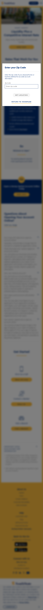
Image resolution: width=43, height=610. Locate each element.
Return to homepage (21, 102)
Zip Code (8, 83)
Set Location (21, 95)
